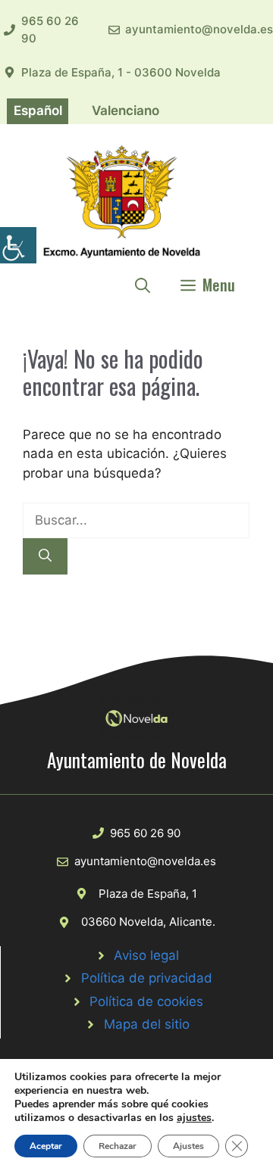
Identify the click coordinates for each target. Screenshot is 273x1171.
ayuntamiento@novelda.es (199, 29)
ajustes (194, 1118)
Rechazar (117, 1146)
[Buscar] (45, 556)
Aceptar (46, 1146)
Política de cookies (146, 1001)
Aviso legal (146, 955)
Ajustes (188, 1146)
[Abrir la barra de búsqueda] (142, 284)
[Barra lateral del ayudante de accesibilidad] (18, 245)
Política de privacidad (146, 978)
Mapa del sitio (147, 1024)
